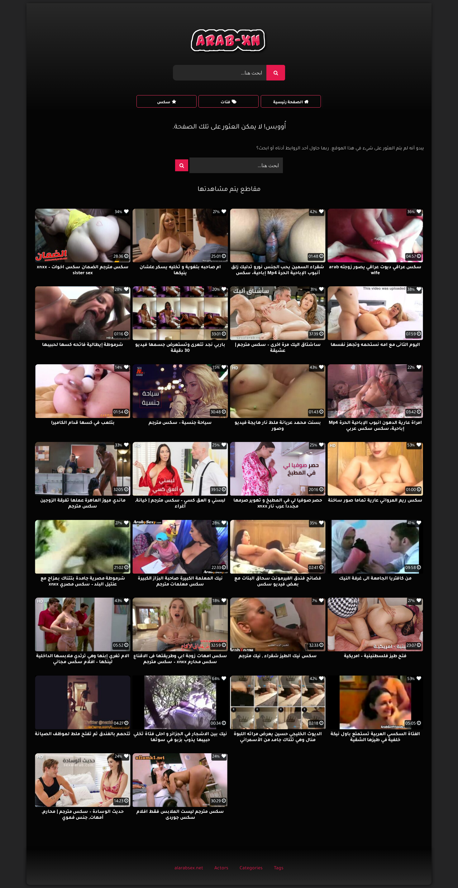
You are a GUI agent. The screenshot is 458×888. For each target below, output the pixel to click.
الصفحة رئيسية (288, 102)
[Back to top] (438, 869)
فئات (225, 102)
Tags (279, 868)
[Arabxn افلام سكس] (229, 42)
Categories (251, 868)
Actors (221, 868)
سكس (163, 102)
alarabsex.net (188, 868)
